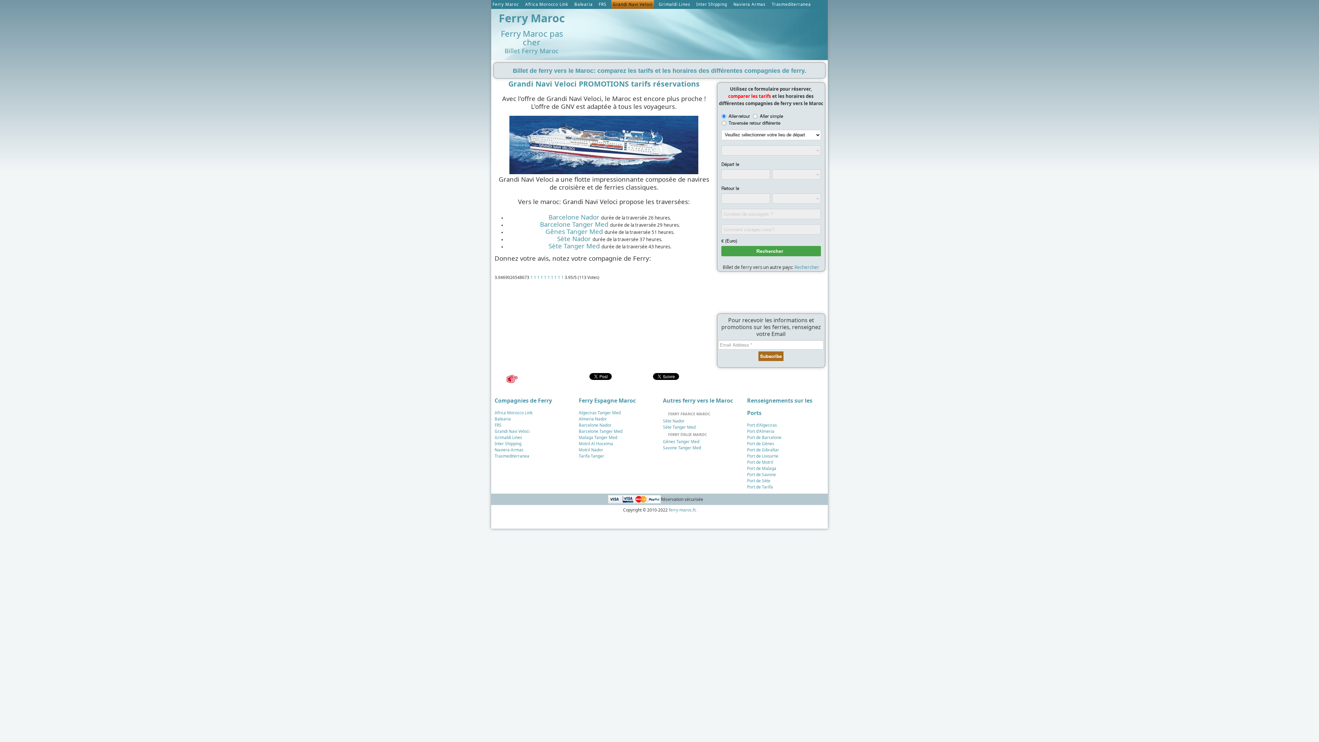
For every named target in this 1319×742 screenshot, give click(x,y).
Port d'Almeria (760, 431)
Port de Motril (760, 462)
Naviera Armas (749, 4)
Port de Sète (758, 481)
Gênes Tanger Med (574, 231)
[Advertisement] (700, 27)
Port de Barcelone (764, 437)
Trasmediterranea (791, 4)
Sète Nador (574, 238)
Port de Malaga (761, 468)
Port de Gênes (760, 444)
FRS (602, 4)
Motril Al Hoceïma (596, 444)
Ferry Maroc (506, 4)
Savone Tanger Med (682, 448)
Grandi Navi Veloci (633, 4)
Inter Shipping (711, 4)
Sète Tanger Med (574, 245)
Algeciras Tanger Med (600, 413)
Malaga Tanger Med (598, 437)
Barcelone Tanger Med (574, 224)
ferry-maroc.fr (682, 510)
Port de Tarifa (760, 487)
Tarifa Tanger (591, 456)
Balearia (583, 4)
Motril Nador (591, 450)
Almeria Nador (593, 419)
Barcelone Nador (574, 217)
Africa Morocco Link (546, 4)
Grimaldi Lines (674, 4)
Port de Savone (761, 474)
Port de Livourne (762, 456)
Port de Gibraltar (763, 450)
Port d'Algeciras (762, 425)
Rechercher (806, 267)
